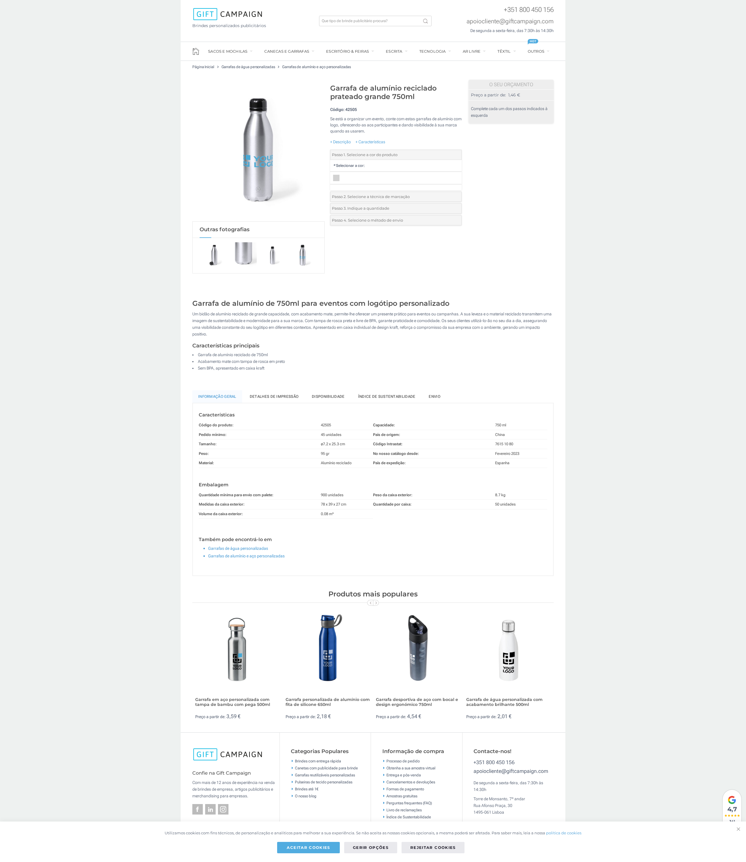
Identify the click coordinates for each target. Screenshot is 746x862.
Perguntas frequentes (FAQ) (409, 803)
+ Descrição (340, 141)
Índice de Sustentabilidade (408, 817)
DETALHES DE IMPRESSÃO (274, 396)
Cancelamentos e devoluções (410, 782)
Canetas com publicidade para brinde (326, 768)
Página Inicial (203, 67)
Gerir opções (370, 847)
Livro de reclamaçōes (404, 810)
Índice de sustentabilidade (387, 396)
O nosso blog (305, 796)
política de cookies (563, 833)
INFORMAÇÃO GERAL (217, 396)
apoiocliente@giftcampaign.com (510, 21)
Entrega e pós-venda (403, 775)
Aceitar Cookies (308, 847)
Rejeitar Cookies (433, 847)
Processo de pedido (403, 761)
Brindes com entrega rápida (318, 761)
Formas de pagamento (405, 789)
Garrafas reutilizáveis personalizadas (325, 775)
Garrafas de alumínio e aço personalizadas (316, 67)
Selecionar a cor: (349, 165)
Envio (434, 396)
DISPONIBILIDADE (328, 396)
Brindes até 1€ (307, 789)
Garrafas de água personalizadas (248, 67)
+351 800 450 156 (529, 10)
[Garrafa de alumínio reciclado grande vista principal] (258, 151)
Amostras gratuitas (401, 796)
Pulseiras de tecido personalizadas (323, 782)
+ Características (370, 141)
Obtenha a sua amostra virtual (410, 768)
